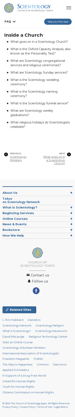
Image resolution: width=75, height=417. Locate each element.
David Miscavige (13, 336)
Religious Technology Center (48, 336)
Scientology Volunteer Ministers (23, 347)
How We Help (13, 235)
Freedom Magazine (15, 358)
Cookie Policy (27, 406)
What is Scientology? (19, 207)
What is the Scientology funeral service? (39, 103)
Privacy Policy (10, 406)
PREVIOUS (15, 154)
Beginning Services (18, 213)
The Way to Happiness (17, 364)
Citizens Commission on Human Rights (28, 392)
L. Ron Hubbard (12, 319)
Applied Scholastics (15, 370)
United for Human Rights (18, 381)
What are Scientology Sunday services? (39, 72)
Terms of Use (44, 406)
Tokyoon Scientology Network (21, 200)
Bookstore (11, 230)
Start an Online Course (17, 342)
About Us (10, 193)
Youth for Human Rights (18, 386)
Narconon (60, 364)
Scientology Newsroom (51, 331)
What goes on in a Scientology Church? (39, 42)
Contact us (39, 275)
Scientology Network (16, 325)
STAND (38, 358)
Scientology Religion (50, 325)
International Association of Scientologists (30, 353)
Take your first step (58, 21)
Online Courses (15, 219)
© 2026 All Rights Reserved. (36, 403)
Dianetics (34, 319)
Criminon (43, 364)
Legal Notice (61, 406)
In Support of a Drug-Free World (24, 375)
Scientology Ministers (18, 158)
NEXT (62, 154)
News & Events (14, 224)
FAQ (8, 21)
